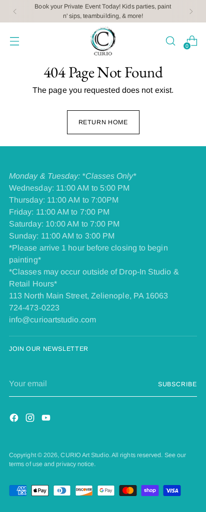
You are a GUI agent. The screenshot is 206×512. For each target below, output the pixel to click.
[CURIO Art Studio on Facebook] (15, 419)
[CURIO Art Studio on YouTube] (47, 419)
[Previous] (15, 11)
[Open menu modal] (14, 41)
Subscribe (177, 384)
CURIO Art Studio (84, 455)
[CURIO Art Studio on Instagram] (31, 419)
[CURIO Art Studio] (103, 40)
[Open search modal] (170, 41)
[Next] (191, 11)
